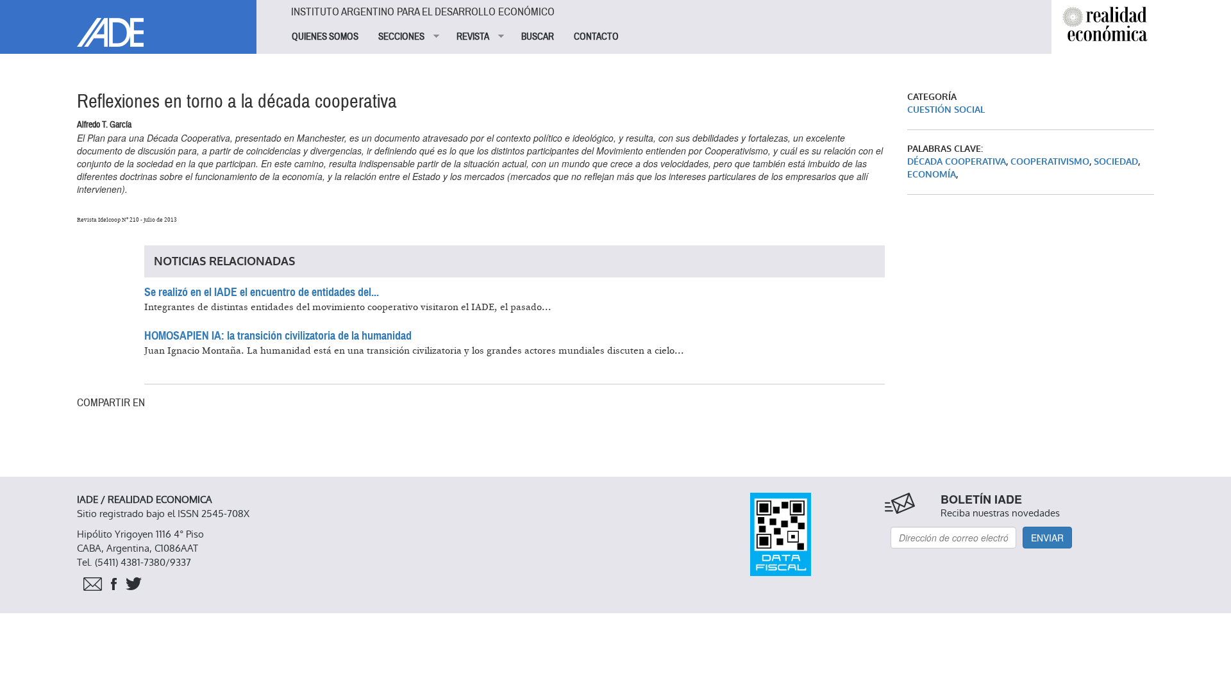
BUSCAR (537, 36)
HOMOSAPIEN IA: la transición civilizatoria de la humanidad (278, 336)
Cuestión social (946, 110)
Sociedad (1116, 162)
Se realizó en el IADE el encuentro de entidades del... (261, 292)
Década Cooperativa (956, 162)
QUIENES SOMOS (325, 36)
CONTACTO (596, 36)
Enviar (1047, 537)
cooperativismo (1049, 162)
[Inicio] (128, 23)
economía (931, 175)
